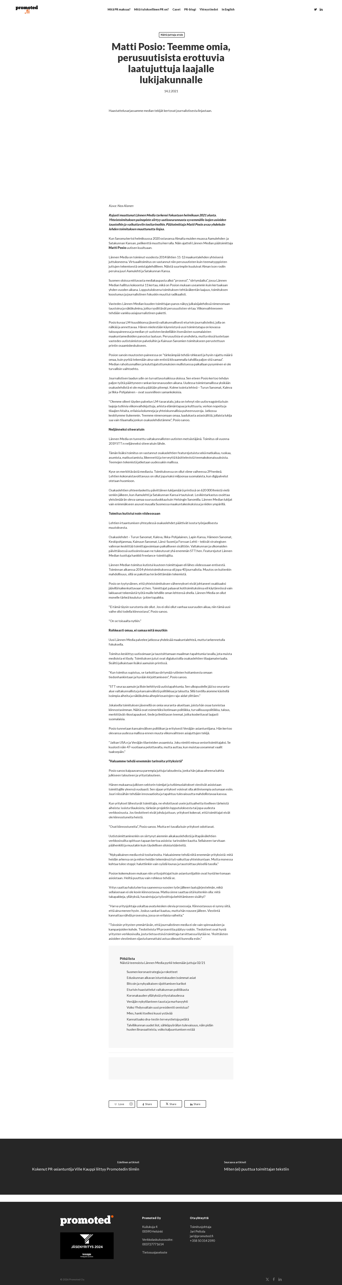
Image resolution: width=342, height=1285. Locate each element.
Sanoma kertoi (125, 238)
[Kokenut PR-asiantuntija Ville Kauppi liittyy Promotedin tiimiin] (85, 1167)
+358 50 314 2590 (202, 1241)
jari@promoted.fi (201, 1236)
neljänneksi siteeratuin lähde (145, 443)
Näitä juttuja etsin (172, 34)
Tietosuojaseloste (154, 1252)
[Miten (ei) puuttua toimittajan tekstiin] (256, 1167)
